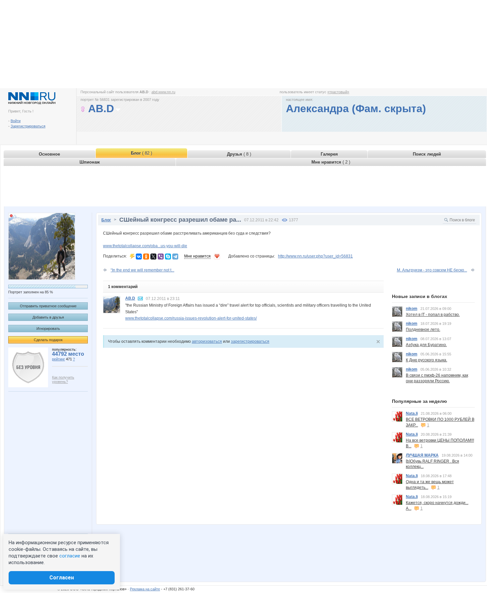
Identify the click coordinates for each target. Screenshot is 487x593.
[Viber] (161, 256)
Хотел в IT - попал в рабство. (433, 314)
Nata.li (412, 413)
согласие (69, 556)
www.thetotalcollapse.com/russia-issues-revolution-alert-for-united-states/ (191, 318)
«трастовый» (338, 92)
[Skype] (168, 256)
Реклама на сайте (145, 589)
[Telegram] (175, 256)
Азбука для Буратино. (426, 344)
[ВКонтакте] (139, 256)
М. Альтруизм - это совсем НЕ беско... (432, 270)
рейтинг (58, 359)
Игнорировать (48, 329)
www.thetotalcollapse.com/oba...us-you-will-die (145, 246)
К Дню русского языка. (426, 360)
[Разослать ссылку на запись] (132, 256)
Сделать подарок (48, 340)
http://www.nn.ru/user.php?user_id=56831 (315, 256)
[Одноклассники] (146, 256)
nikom (411, 308)
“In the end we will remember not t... (142, 270)
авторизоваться (207, 341)
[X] (153, 256)
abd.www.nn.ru (163, 92)
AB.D (130, 298)
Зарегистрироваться (28, 126)
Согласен (61, 577)
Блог (106, 220)
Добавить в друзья (48, 317)
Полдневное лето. (423, 329)
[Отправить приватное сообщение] (140, 298)
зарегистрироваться (250, 341)
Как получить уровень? (63, 379)
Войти (16, 121)
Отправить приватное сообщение (48, 306)
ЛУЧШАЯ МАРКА (422, 455)
